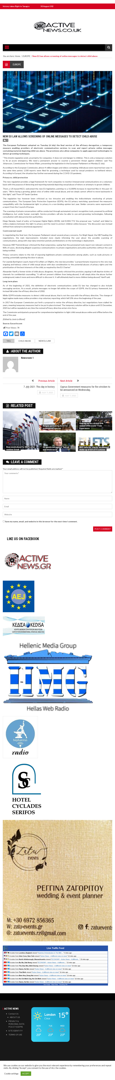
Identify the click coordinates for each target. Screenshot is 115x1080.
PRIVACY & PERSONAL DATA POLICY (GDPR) (16, 1024)
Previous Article (46, 380)
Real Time (54, 984)
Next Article (66, 380)
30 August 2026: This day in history (24, 6)
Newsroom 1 (27, 357)
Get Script (47, 984)
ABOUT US (15, 1017)
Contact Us (13, 1013)
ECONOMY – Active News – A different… (66, 959)
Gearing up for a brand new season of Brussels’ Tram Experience (91, 426)
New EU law (45, 341)
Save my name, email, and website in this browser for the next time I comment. (41, 521)
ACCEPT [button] (25, 1073)
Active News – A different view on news (54, 956)
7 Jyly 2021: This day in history (39, 386)
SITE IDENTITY (15, 1030)
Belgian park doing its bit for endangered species (55, 427)
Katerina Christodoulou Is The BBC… (50, 953)
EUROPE (17, 64)
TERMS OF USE (15, 1034)
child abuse (24, 341)
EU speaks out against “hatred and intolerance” (56, 448)
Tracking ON (63, 984)
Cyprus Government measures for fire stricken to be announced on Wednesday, (85, 388)
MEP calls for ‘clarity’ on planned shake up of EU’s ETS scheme (94, 448)
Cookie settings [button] (11, 1073)
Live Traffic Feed (55, 948)
